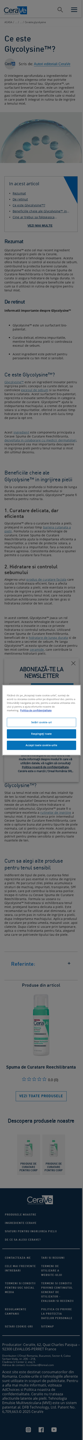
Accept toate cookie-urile (41, 745)
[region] (41, 720)
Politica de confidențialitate (36, 710)
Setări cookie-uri (41, 722)
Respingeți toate (41, 733)
